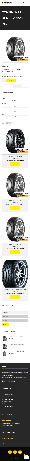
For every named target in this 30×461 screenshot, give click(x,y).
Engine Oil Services (8, 394)
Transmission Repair (9, 404)
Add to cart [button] (15, 164)
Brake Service (7, 401)
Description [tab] (17, 86)
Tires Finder (7, 396)
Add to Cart (11, 80)
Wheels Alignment (8, 399)
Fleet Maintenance (8, 406)
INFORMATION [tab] (8, 86)
